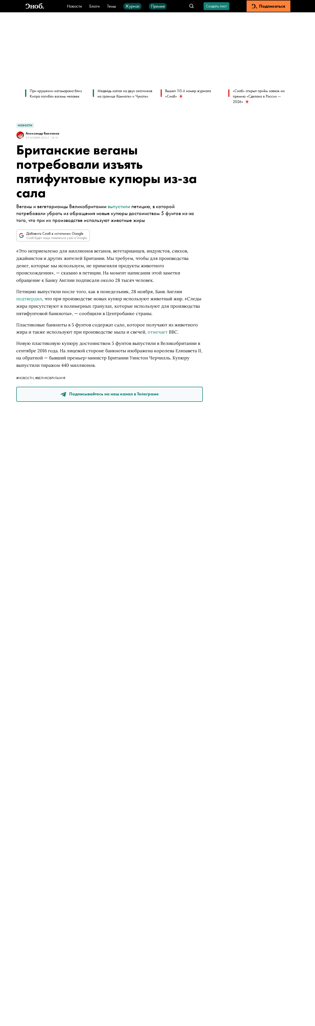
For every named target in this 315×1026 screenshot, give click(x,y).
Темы (111, 6)
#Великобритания (50, 378)
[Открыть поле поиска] (191, 6)
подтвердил (29, 299)
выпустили (119, 206)
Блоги (94, 6)
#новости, (25, 378)
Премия (158, 6)
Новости (74, 6)
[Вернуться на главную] (35, 6)
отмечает (158, 332)
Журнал (132, 6)
